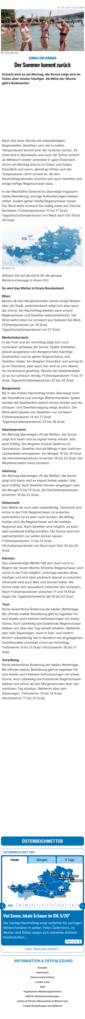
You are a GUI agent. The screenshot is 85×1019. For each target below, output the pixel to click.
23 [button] (26, 905)
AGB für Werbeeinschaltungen (43, 996)
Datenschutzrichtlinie (42, 977)
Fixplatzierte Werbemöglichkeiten (42, 991)
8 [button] (73, 905)
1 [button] (37, 905)
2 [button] (42, 905)
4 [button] (52, 905)
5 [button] (58, 905)
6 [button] (63, 905)
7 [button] (68, 905)
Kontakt (42, 967)
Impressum (42, 972)
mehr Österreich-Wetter (41, 949)
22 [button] (20, 905)
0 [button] (32, 905)
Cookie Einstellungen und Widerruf (42, 1005)
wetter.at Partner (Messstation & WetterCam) (42, 1001)
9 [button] (78, 905)
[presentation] (3, 906)
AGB (42, 986)
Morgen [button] (42, 860)
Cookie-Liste (42, 981)
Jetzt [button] (10, 905)
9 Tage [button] (69, 860)
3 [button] (47, 905)
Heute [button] (14, 860)
